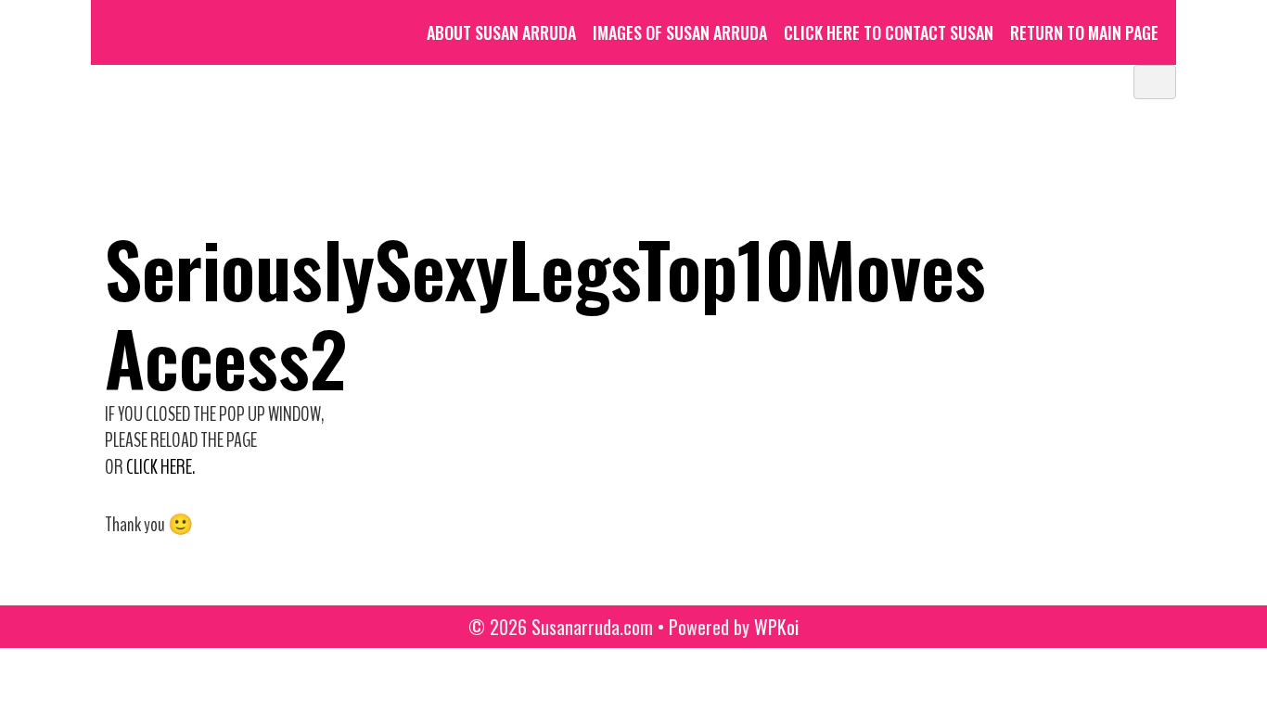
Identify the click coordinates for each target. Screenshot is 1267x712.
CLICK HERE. (160, 467)
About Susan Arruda (501, 32)
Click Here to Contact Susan (888, 32)
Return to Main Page (1084, 32)
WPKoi (776, 627)
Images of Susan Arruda (680, 32)
